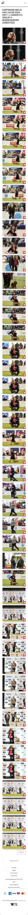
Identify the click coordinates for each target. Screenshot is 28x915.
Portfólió (14, 875)
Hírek (14, 870)
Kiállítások (14, 873)
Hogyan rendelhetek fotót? (14, 879)
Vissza (21, 852)
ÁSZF (14, 882)
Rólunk (14, 867)
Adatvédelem (14, 884)
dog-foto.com (14, 861)
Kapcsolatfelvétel (14, 887)
